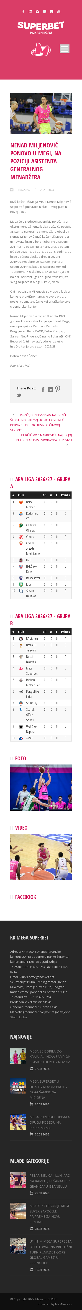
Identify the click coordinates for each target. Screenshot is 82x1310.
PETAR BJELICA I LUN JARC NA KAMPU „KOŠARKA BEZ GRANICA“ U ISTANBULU (50, 1181)
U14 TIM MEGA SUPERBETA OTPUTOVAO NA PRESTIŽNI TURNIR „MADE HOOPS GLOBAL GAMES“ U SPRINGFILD (51, 1252)
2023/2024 (47, 190)
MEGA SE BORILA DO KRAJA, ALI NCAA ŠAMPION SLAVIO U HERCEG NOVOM (50, 1056)
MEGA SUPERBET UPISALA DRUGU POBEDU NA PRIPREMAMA (50, 1122)
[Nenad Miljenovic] (41, 113)
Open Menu (64, 48)
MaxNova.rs (63, 1304)
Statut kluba (18, 1017)
